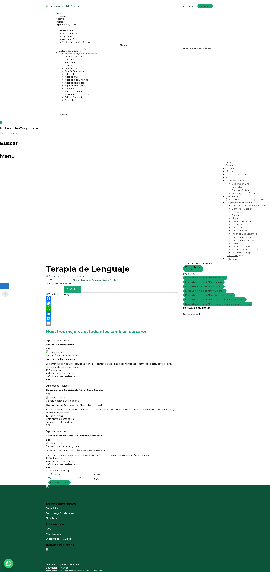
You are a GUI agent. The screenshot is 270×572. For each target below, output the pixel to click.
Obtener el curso (59, 482)
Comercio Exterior (74, 56)
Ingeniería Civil (72, 77)
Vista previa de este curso (60, 373)
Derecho (69, 59)
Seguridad (70, 100)
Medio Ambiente (73, 91)
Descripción (54, 289)
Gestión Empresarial (75, 71)
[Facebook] (112, 298)
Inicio (58, 13)
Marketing (70, 88)
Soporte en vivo (70, 33)
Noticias (64, 567)
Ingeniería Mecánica (75, 85)
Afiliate (59, 21)
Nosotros (60, 19)
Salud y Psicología (74, 97)
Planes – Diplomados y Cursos (196, 48)
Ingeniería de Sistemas (76, 79)
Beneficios (61, 16)
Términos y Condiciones (60, 513)
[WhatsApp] (112, 308)
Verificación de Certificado (76, 42)
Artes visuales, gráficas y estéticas (81, 53)
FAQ (58, 27)
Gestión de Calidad (74, 68)
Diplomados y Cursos (67, 24)
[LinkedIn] (112, 313)
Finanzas (69, 65)
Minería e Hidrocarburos (77, 94)
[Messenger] (112, 318)
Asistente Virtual (70, 39)
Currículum (72, 289)
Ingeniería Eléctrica (74, 82)
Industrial (69, 74)
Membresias (53, 533)
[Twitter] (112, 303)
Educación (70, 62)
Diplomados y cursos (82, 280)
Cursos (4, 133)
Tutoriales (67, 36)
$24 (193, 269)
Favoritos (14, 133)
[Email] (112, 323)
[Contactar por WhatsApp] (8, 563)
